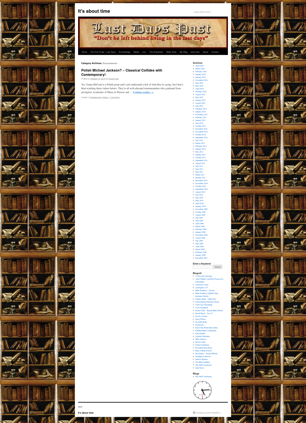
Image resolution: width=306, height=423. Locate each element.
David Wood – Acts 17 (204, 313)
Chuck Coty (114, 78)
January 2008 (200, 255)
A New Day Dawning (203, 276)
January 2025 (200, 77)
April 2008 (199, 246)
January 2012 (200, 154)
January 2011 (200, 177)
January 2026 (200, 74)
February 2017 (201, 117)
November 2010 (201, 183)
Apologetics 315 (201, 287)
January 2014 (200, 149)
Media (136, 51)
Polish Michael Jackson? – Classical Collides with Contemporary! (121, 72)
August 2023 (200, 94)
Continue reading (143, 92)
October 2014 (200, 134)
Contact (215, 51)
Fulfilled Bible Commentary (205, 330)
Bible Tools (171, 51)
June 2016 (199, 123)
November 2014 (201, 131)
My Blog (183, 51)
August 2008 (200, 237)
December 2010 (201, 180)
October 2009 (200, 212)
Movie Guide (200, 342)
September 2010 (201, 189)
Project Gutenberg (202, 344)
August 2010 (200, 192)
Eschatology (124, 51)
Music (105, 97)
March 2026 (200, 68)
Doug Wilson (200, 319)
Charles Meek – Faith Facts (205, 299)
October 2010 (200, 186)
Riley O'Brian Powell (203, 350)
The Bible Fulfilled (202, 362)
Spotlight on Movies (203, 356)
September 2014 (201, 137)
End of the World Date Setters (206, 327)
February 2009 (201, 229)
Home (84, 51)
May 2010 (199, 200)
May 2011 (199, 171)
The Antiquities (156, 51)
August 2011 (200, 163)
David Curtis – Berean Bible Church (209, 310)
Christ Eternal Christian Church (207, 301)
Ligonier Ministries (202, 336)
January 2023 (200, 100)
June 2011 (199, 169)
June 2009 (199, 220)
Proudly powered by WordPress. (208, 412)
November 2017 (201, 114)
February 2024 (201, 91)
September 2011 (201, 160)
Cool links (195, 51)
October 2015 (200, 126)
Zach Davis (199, 367)
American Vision (201, 284)
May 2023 (199, 97)
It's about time (94, 10)
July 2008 (199, 240)
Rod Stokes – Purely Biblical (206, 353)
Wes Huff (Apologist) (203, 365)
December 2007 (201, 258)
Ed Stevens (199, 324)
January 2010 (200, 206)
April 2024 (199, 88)
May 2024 (199, 85)
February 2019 (201, 108)
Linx (144, 51)
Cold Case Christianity (203, 304)
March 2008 (200, 249)
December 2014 (201, 128)
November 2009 (201, 209)
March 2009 (200, 226)
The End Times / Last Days (103, 51)
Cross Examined (201, 307)
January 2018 (200, 111)
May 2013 (199, 151)
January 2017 (200, 120)
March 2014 (200, 143)
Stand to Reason (201, 359)
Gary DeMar (200, 333)
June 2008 (199, 243)
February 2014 (201, 146)
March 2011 (200, 174)
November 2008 (201, 235)
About (205, 51)
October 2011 (200, 157)
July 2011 (199, 166)
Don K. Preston (201, 316)
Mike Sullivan (200, 339)
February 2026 (201, 71)
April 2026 (199, 65)
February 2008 (201, 252)
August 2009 (200, 214)
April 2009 (199, 223)
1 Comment (114, 97)
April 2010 (199, 203)
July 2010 (199, 194)
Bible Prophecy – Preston (205, 290)
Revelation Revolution (203, 347)
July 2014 (199, 140)
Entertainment (96, 97)
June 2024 (199, 83)
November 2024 (201, 80)
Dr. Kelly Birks (201, 322)
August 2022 (200, 103)
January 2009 (200, 232)
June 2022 (199, 106)
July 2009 (199, 217)
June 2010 (199, 197)
